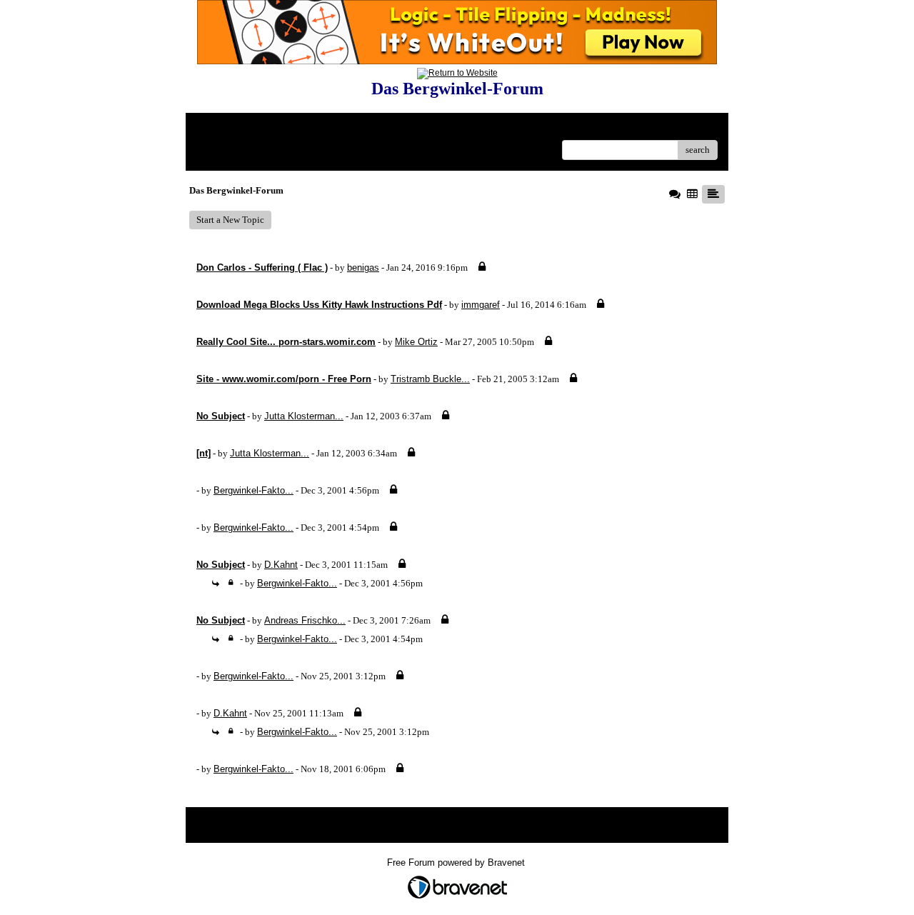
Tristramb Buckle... (430, 379)
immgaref (480, 304)
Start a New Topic (230, 219)
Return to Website (231, 129)
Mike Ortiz (416, 341)
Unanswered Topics (233, 149)
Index (288, 129)
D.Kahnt (281, 564)
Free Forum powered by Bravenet (457, 862)
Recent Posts (301, 149)
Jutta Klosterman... (303, 416)
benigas (363, 267)
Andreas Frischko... (305, 620)
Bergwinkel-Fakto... (253, 490)
